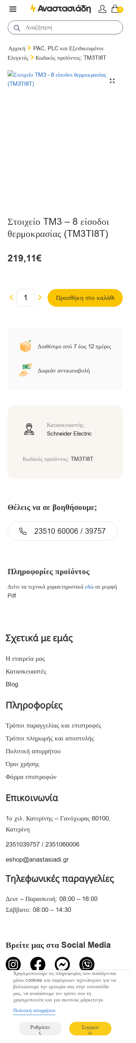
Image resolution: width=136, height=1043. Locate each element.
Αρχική (16, 48)
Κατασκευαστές (26, 671)
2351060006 (62, 844)
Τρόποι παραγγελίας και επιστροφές (53, 725)
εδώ (89, 586)
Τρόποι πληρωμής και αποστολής (50, 738)
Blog (12, 684)
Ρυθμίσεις (40, 1029)
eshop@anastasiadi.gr (37, 859)
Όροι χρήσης (22, 764)
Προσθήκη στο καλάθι (85, 298)
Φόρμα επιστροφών (31, 777)
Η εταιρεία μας (25, 658)
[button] (112, 81)
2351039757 (23, 844)
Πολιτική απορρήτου (33, 751)
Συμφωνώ (90, 1029)
